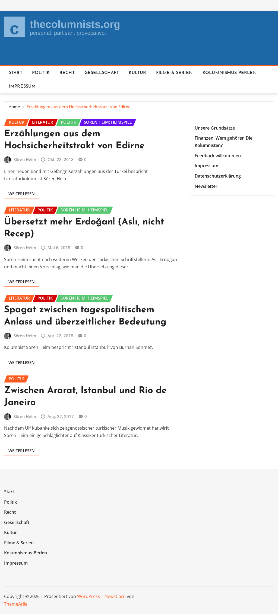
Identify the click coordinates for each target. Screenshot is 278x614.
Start (15, 73)
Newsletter (206, 186)
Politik (41, 73)
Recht (67, 73)
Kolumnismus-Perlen (230, 73)
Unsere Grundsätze (215, 128)
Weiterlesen (21, 193)
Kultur (137, 73)
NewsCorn (115, 596)
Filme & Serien (174, 73)
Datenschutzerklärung (218, 176)
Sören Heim (25, 159)
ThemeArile (15, 604)
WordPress (88, 596)
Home (14, 106)
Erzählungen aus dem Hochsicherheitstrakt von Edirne (79, 106)
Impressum (22, 86)
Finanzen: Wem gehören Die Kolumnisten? (223, 141)
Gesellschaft (101, 73)
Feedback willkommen (218, 156)
